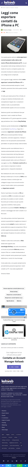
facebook (10, 437)
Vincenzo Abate (7, 30)
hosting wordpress (15, 440)
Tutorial (16, 7)
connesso (9, 347)
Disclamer (3, 390)
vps (21, 445)
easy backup (14, 291)
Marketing (4, 425)
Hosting (4, 422)
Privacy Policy (10, 390)
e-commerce (18, 434)
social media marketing (14, 445)
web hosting (4, 448)
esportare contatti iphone (14, 294)
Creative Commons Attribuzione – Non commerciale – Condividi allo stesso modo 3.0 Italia (14, 394)
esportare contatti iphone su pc (14, 298)
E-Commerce (5, 418)
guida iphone (10, 301)
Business (4, 410)
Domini (3, 415)
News (3, 427)
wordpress (18, 448)
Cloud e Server (5, 413)
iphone (19, 301)
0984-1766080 (15, 367)
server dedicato (5, 445)
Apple (3, 434)
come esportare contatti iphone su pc (14, 288)
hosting (15, 437)
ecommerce (4, 437)
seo (21, 442)
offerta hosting (4, 442)
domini (12, 434)
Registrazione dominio (13, 442)
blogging (7, 434)
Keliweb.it (23, 388)
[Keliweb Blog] (9, 3)
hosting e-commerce (6, 440)
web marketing (11, 448)
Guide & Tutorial (10, 7)
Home (3, 7)
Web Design (5, 429)
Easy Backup (13, 129)
